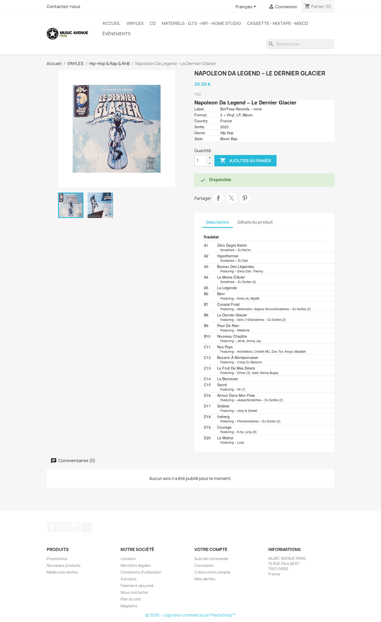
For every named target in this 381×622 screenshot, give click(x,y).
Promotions (57, 558)
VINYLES (135, 23)
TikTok (86, 527)
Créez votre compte (212, 572)
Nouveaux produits (64, 565)
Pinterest (244, 198)
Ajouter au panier (245, 160)
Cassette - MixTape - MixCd (277, 23)
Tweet (231, 198)
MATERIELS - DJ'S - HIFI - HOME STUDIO (201, 23)
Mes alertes (204, 578)
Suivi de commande (211, 558)
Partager (218, 198)
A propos (129, 578)
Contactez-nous (63, 6)
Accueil (111, 23)
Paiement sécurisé (137, 585)
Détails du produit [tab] (255, 222)
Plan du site (131, 599)
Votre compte (211, 549)
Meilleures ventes (62, 572)
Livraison (128, 558)
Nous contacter (135, 592)
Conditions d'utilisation (141, 572)
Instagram (75, 527)
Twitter (64, 527)
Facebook (52, 527)
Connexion (204, 565)
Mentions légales (136, 565)
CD (153, 23)
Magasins (129, 605)
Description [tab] (217, 222)
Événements (116, 34)
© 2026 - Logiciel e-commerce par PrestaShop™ (190, 615)
